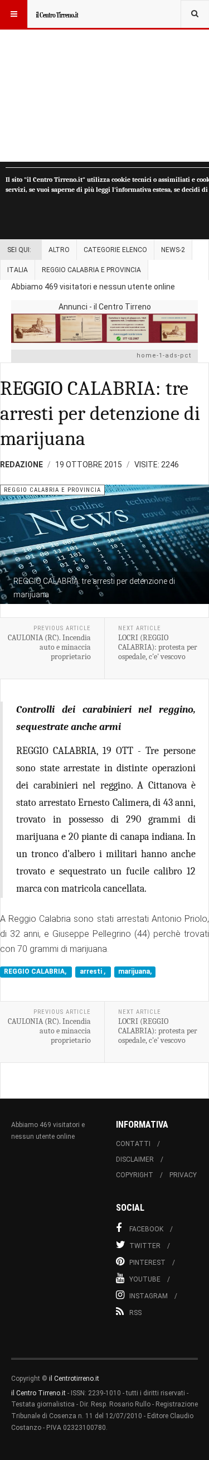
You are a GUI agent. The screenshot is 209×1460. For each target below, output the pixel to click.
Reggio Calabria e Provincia (91, 270)
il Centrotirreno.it (74, 1378)
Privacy (183, 1175)
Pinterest (147, 1262)
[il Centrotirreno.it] (57, 14)
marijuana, (135, 972)
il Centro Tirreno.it (38, 1393)
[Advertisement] (104, 81)
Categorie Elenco (115, 250)
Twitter (145, 1246)
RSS (135, 1313)
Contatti (133, 1144)
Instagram (148, 1296)
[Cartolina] (104, 328)
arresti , (93, 972)
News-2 (173, 250)
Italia (17, 270)
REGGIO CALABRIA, (36, 972)
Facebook (146, 1229)
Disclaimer (135, 1159)
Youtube (145, 1279)
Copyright (134, 1175)
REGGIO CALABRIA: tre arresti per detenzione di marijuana (100, 413)
